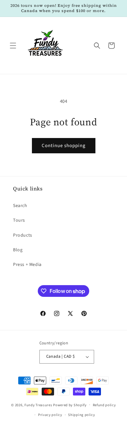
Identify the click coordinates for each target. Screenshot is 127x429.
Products (22, 235)
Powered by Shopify (70, 404)
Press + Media (27, 264)
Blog (17, 250)
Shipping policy (81, 414)
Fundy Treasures (38, 404)
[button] (13, 45)
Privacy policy (50, 414)
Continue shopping (64, 145)
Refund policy (104, 405)
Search (20, 205)
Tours (19, 220)
